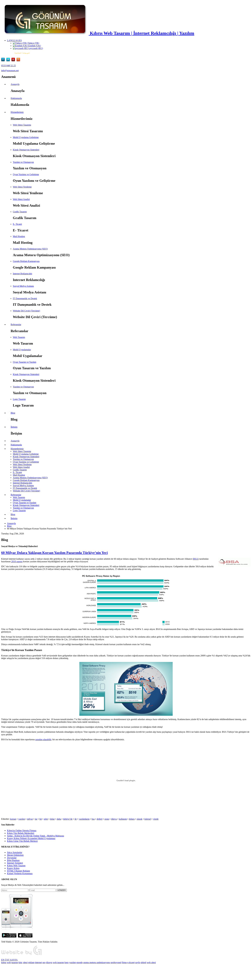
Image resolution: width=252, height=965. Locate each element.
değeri (99, 819)
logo (66, 962)
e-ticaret (131, 962)
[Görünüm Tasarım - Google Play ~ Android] (9, 936)
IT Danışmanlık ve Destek (25, 298)
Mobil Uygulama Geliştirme (26, 137)
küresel (147, 819)
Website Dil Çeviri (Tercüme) (26, 310)
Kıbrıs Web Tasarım (16, 865)
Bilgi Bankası (13, 860)
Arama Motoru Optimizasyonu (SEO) (30, 249)
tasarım (14, 962)
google (79, 962)
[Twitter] (8, 60)
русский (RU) (36, 48)
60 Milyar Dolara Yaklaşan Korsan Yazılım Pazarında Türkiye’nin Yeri (54, 553)
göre (46, 819)
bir (40, 819)
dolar (52, 819)
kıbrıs (3, 962)
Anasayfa (11, 523)
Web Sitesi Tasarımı (22, 125)
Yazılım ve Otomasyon (23, 162)
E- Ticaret (17, 224)
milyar (30, 819)
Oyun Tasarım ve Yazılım (24, 362)
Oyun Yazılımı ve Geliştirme (26, 174)
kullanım (123, 819)
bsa (93, 819)
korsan (13, 819)
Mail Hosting (19, 236)
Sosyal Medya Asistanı (23, 286)
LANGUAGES (14, 40)
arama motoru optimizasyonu (96, 962)
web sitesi (151, 962)
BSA (195, 559)
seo (44, 962)
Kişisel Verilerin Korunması (20, 873)
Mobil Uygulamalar (22, 349)
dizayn (49, 962)
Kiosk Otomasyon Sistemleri (26, 149)
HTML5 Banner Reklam (18, 871)
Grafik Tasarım (20, 211)
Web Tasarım (19, 337)
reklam (31, 962)
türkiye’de (67, 819)
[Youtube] (13, 60)
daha (59, 819)
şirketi (143, 962)
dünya (114, 819)
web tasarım (58, 962)
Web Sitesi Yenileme (22, 187)
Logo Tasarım (19, 399)
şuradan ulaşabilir (43, 739)
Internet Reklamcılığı (22, 273)
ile (76, 819)
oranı (106, 819)
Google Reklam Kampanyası (26, 261)
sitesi (25, 962)
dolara (132, 819)
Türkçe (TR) (33, 43)
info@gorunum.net (10, 70)
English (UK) (34, 45)
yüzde (156, 819)
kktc (20, 962)
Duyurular (11, 857)
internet (38, 962)
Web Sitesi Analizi (21, 199)
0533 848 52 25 (8, 65)
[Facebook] (3, 60)
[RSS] (18, 60)
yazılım (21, 819)
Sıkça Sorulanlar (14, 852)
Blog (9, 526)
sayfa (137, 962)
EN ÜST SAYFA (9, 960)
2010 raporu (16, 561)
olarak (139, 819)
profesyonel (116, 962)
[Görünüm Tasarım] (21, 955)
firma (124, 962)
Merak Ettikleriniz (15, 855)
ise (36, 819)
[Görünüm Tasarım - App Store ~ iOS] (25, 936)
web (9, 962)
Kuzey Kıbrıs (13, 868)
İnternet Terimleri (15, 863)
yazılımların (84, 819)
